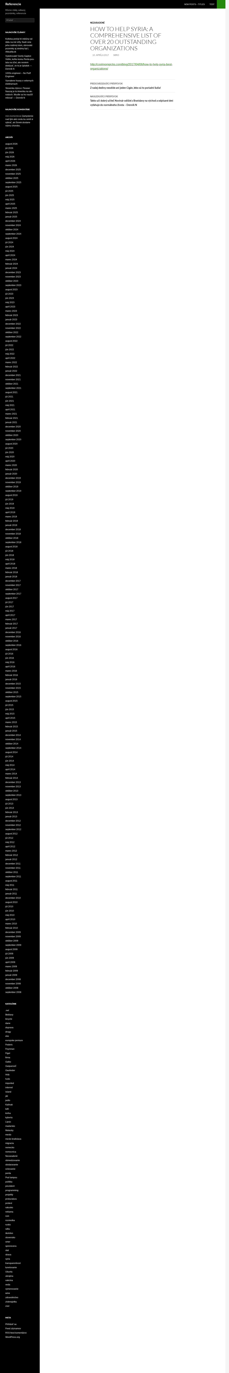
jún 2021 (9, 401)
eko (7, 1036)
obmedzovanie (12, 1160)
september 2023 (13, 285)
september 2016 (13, 645)
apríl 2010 (10, 919)
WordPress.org (12, 1337)
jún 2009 (9, 958)
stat (7, 1250)
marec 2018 (11, 568)
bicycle (8, 1019)
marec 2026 (11, 165)
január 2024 (11, 268)
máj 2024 (9, 251)
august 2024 (11, 238)
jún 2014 (9, 761)
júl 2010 (9, 906)
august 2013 (11, 799)
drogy (8, 1032)
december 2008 (13, 979)
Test (212, 4)
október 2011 (11, 872)
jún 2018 (9, 555)
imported (9, 1083)
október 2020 (11, 435)
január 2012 (11, 859)
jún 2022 (9, 349)
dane (7, 1023)
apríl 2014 (10, 769)
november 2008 (13, 983)
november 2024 (13, 225)
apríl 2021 (10, 409)
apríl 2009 (10, 962)
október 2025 (11, 178)
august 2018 (11, 546)
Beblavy (9, 1014)
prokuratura (11, 1199)
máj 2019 (9, 508)
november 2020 (13, 431)
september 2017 (13, 594)
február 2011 (11, 889)
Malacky (9, 1130)
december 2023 (13, 272)
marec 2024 (11, 259)
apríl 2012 (10, 846)
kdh (7, 1109)
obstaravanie (11, 1164)
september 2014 (13, 748)
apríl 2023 (10, 306)
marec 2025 (11, 208)
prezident (9, 1186)
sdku (7, 1229)
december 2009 (13, 932)
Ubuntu (9, 1272)
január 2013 (11, 816)
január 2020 (11, 474)
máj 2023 (9, 302)
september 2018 (13, 542)
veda (7, 1284)
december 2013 (13, 782)
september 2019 (13, 491)
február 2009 (11, 971)
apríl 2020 (10, 461)
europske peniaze (14, 1040)
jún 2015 (9, 709)
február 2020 (11, 469)
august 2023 (11, 289)
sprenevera (10, 1246)
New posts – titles (194, 4)
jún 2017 (9, 606)
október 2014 (11, 743)
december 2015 (13, 683)
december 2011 (13, 863)
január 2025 (11, 216)
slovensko (10, 1237)
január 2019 (11, 525)
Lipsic (8, 1122)
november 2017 (13, 585)
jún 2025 (9, 195)
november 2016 (13, 636)
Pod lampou (11, 1177)
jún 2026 (9, 152)
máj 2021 (9, 405)
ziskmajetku (11, 1302)
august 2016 (11, 649)
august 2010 (11, 902)
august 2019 (11, 495)
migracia (9, 1143)
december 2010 (13, 898)
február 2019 (11, 521)
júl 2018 (9, 551)
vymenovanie (11, 1289)
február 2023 (11, 315)
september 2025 (13, 182)
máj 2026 (9, 156)
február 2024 (11, 264)
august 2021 (11, 392)
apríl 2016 (10, 666)
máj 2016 (9, 662)
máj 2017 (9, 611)
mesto (8, 1134)
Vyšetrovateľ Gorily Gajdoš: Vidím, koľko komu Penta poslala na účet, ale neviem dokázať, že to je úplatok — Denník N (19, 62)
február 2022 (11, 366)
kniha (8, 1113)
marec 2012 (11, 851)
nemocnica (10, 1152)
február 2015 (11, 726)
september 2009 (13, 945)
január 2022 (11, 371)
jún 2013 (9, 808)
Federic (9, 1044)
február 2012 (11, 855)
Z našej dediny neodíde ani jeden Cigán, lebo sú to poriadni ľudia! (125, 86)
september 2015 (13, 696)
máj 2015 (9, 713)
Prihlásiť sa (10, 1324)
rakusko (9, 1207)
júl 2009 (9, 953)
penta (8, 1173)
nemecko (9, 1147)
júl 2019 (9, 499)
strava (8, 1254)
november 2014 (13, 739)
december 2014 (13, 735)
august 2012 (11, 833)
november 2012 (13, 825)
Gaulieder (10, 1070)
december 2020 (13, 426)
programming (11, 1190)
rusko (8, 1224)
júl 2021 (9, 396)
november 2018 (13, 534)
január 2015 (11, 731)
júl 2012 (9, 838)
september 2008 (13, 992)
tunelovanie (11, 1267)
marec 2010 (11, 923)
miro (116, 55)
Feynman (9, 1049)
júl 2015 (9, 705)
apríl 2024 (10, 255)
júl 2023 (9, 294)
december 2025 (13, 169)
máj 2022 (9, 354)
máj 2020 (9, 456)
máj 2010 (9, 915)
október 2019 (11, 486)
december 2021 (13, 375)
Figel (7, 1053)
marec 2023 (11, 311)
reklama (9, 1212)
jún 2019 (9, 504)
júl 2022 (9, 345)
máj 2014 (9, 765)
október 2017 (11, 589)
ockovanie (10, 1169)
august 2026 (11, 144)
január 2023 (11, 319)
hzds (7, 1079)
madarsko (10, 1126)
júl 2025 (9, 191)
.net (7, 1010)
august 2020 (11, 444)
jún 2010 (9, 911)
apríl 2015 (10, 718)
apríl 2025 (10, 204)
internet (9, 1087)
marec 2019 (11, 516)
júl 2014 (9, 756)
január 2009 (11, 975)
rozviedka (10, 1220)
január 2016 (11, 679)
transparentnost (13, 1263)
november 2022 (13, 328)
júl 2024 (9, 242)
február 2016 (11, 675)
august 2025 (11, 186)
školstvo (9, 1233)
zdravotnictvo (11, 1297)
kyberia (9, 1117)
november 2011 (13, 868)
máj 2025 (9, 199)
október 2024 (11, 229)
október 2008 (11, 988)
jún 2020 (9, 452)
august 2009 (11, 949)
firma (7, 1057)
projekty (9, 1194)
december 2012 (13, 821)
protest (8, 1203)
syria (7, 1259)
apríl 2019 (10, 512)
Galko (8, 1062)
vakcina (9, 1280)
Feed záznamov (13, 1328)
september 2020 (13, 439)
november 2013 (13, 786)
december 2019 (13, 478)
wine (7, 1293)
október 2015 (11, 692)
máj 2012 (9, 842)
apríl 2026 (10, 161)
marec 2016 (11, 671)
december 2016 (13, 632)
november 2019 (13, 482)
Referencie (13, 4)
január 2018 (11, 576)
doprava (9, 1027)
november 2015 (13, 688)
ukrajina (9, 1276)
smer (7, 1242)
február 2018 (11, 572)
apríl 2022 (10, 358)
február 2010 (11, 928)
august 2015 (11, 701)
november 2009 (13, 936)
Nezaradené (97, 23)
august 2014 (11, 752)
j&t (6, 1096)
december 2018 (13, 529)
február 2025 (11, 212)
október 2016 (11, 641)
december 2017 (13, 581)
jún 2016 (9, 658)
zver (7, 1306)
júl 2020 (9, 448)
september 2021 (13, 388)
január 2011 (11, 893)
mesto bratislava (13, 1139)
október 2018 (11, 538)
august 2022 (11, 341)
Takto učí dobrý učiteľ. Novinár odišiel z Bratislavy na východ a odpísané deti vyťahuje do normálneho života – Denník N (131, 101)
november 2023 (13, 276)
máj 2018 (9, 559)
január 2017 (11, 628)
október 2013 (11, 791)
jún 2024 (9, 246)
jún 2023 (9, 298)
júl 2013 (9, 803)
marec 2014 (11, 773)
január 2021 (11, 422)
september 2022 (13, 336)
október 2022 (11, 332)
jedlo (7, 1100)
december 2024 (13, 221)
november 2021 (13, 379)
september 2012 (13, 829)
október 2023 (11, 281)
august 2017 (11, 598)
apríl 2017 (10, 615)
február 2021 (11, 418)
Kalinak (9, 1104)
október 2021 (11, 384)
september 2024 (13, 234)
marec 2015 (11, 722)
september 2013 (13, 795)
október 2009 (11, 941)
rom (7, 1216)
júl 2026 (9, 148)
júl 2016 (9, 653)
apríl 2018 (10, 564)
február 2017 (11, 624)
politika (8, 1182)
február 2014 (11, 778)
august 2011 (11, 881)
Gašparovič (10, 1066)
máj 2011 (9, 885)
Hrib (7, 1074)
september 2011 (13, 876)
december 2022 (13, 324)
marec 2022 (11, 362)
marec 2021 (11, 414)
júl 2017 (9, 602)
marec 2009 (11, 966)
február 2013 (11, 812)
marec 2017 (11, 619)
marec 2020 (11, 465)
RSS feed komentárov (16, 1333)
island (8, 1092)
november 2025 (13, 174)
